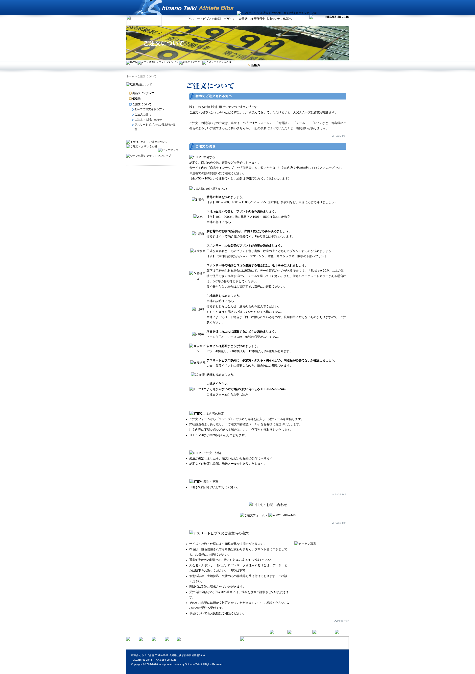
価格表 (136, 98)
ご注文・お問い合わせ (148, 119)
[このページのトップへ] (339, 134)
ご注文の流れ (143, 114)
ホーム (130, 76)
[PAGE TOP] (341, 620)
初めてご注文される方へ (150, 109)
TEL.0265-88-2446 (273, 389)
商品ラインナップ (143, 93)
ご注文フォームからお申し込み (227, 394)
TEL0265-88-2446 (141, 659)
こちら (226, 222)
